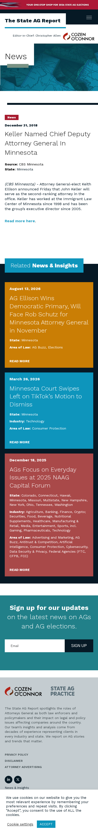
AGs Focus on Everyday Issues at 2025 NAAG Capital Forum (43, 477)
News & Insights (17, 788)
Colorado (28, 495)
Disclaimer (14, 761)
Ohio (30, 505)
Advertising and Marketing (52, 537)
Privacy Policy (16, 754)
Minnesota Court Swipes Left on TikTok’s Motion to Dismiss (46, 396)
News (11, 117)
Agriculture (34, 512)
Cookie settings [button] (20, 824)
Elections (55, 347)
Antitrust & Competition (39, 542)
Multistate (51, 500)
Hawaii (65, 495)
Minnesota (25, 169)
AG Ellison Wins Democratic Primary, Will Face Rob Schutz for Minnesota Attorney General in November (49, 314)
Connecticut (48, 495)
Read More (20, 361)
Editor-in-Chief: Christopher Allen (37, 35)
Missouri (34, 500)
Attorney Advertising (23, 767)
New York (17, 505)
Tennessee (44, 505)
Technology (35, 421)
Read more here (20, 221)
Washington (63, 505)
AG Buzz (39, 347)
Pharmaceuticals (37, 530)
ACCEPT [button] (46, 824)
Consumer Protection (49, 428)
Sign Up (79, 646)
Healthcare (41, 521)
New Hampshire (74, 500)
